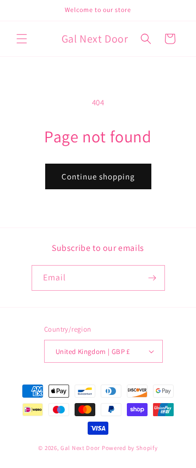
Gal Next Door (80, 448)
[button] (22, 39)
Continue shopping (98, 176)
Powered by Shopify (130, 448)
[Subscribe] (152, 278)
